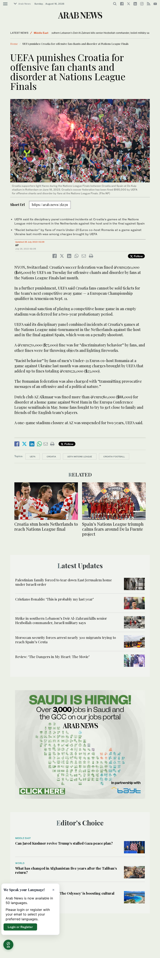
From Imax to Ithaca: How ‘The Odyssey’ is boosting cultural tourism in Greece (64, 895)
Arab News (24, 3)
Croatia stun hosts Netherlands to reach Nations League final (46, 526)
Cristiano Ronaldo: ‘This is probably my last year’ (54, 599)
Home (14, 43)
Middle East (41, 32)
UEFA (32, 456)
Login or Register (20, 927)
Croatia (51, 456)
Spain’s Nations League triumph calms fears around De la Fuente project (113, 529)
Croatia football (114, 456)
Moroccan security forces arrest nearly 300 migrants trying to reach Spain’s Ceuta (65, 639)
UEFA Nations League (79, 456)
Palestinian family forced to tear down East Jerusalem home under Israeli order (63, 582)
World (19, 863)
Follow (138, 256)
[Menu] (5, 4)
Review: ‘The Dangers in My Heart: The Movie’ (52, 656)
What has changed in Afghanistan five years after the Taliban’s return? (66, 870)
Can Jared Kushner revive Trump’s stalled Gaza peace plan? (64, 843)
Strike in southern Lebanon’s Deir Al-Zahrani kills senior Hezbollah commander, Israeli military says (76, 32)
